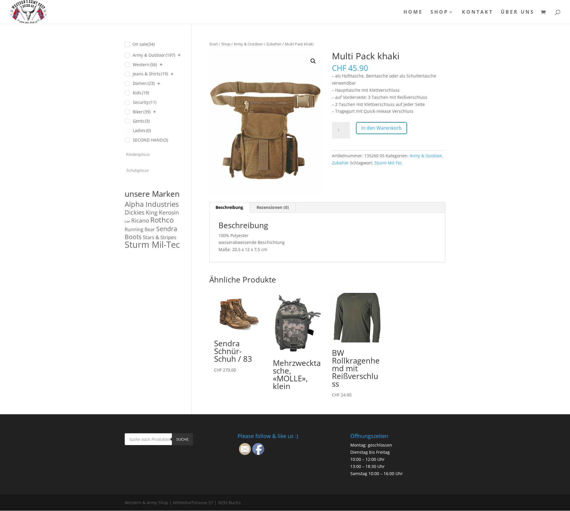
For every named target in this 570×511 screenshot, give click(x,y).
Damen (144, 83)
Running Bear (140, 229)
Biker (142, 112)
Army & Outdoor (248, 44)
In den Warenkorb (381, 128)
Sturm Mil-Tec (388, 163)
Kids (141, 93)
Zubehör (273, 44)
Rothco (162, 220)
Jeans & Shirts (150, 74)
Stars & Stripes (159, 237)
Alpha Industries (152, 204)
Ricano (140, 220)
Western (145, 64)
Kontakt (477, 12)
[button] (313, 61)
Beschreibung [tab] (229, 207)
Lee (127, 221)
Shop (439, 12)
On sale (143, 44)
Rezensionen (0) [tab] (272, 207)
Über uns (517, 12)
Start (213, 44)
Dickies (135, 212)
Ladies (142, 130)
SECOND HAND (150, 140)
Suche (182, 439)
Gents (141, 121)
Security (144, 102)
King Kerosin (162, 212)
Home (413, 12)
